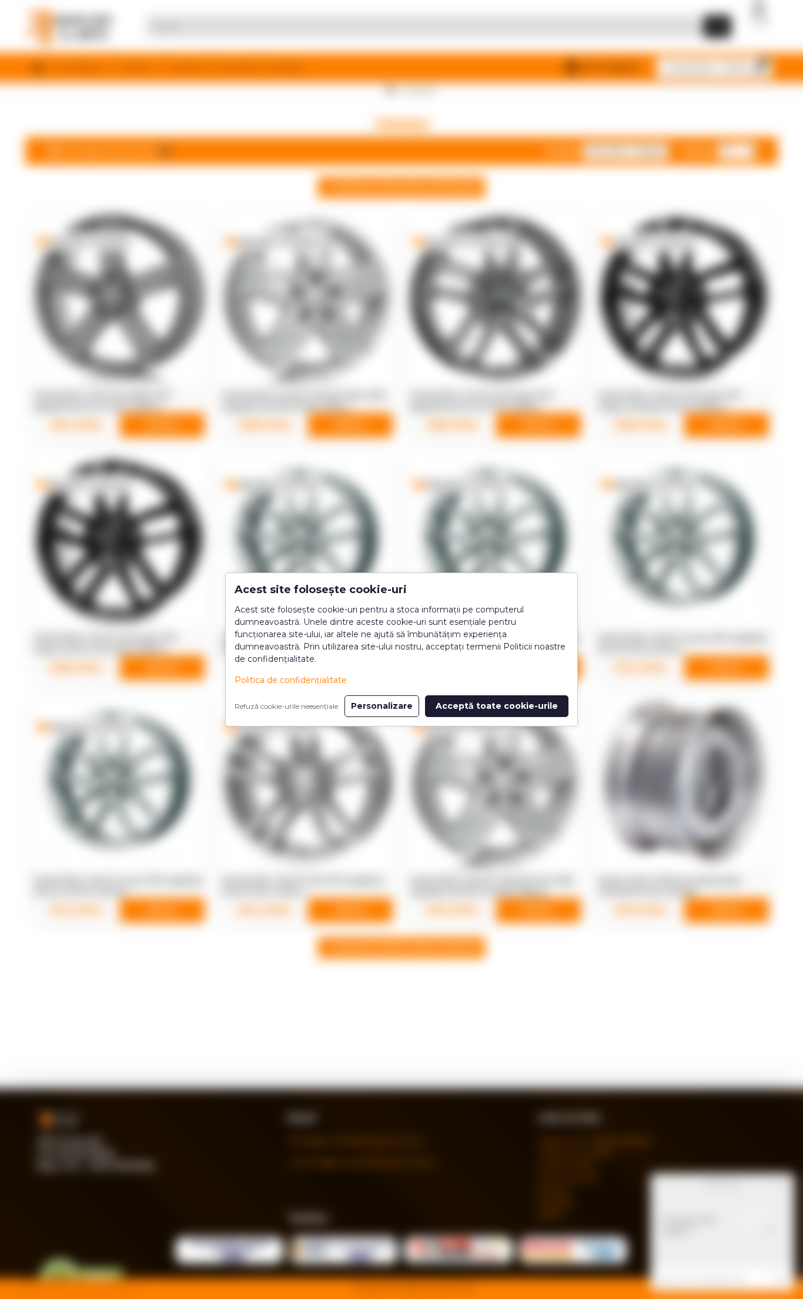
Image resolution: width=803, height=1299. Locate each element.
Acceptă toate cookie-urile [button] (497, 706)
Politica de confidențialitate (291, 680)
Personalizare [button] (382, 706)
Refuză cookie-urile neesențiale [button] (286, 706)
